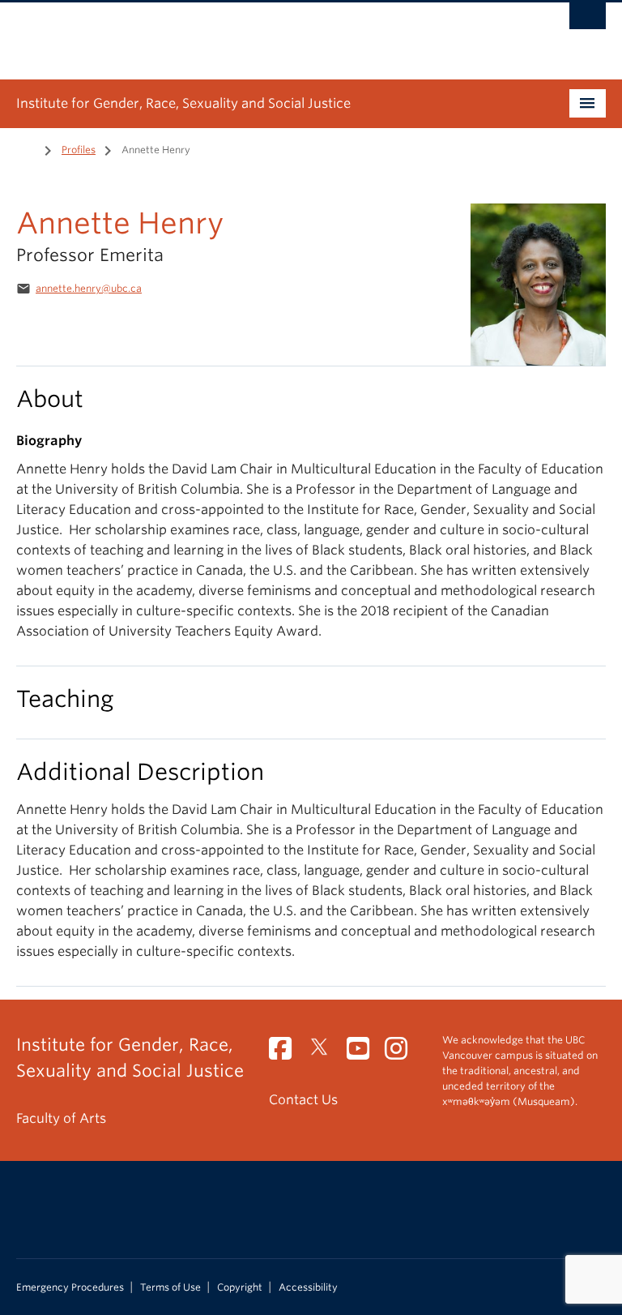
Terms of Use (170, 1287)
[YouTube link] (364, 1053)
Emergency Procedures (70, 1287)
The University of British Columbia (267, 33)
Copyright (239, 1287)
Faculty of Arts (61, 1118)
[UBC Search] (587, 20)
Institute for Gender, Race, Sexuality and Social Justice (183, 103)
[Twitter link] (325, 1053)
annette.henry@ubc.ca (89, 288)
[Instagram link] (402, 1053)
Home (26, 148)
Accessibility (308, 1287)
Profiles (79, 149)
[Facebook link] (286, 1053)
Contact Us (303, 1099)
